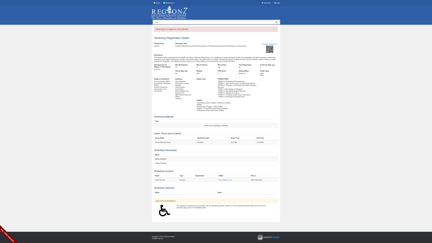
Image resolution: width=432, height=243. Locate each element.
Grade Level (201, 79)
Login (278, 3)
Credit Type (264, 71)
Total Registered (245, 65)
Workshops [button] (169, 3)
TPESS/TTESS (223, 79)
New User (267, 3)
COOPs (199, 100)
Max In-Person (202, 65)
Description (158, 55)
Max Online (222, 65)
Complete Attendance (269, 44)
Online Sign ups (181, 71)
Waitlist (199, 71)
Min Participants (181, 65)
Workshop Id (159, 43)
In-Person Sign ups (267, 65)
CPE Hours (222, 71)
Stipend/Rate (244, 71)
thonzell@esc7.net (225, 180)
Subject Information (161, 79)
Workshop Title (181, 43)
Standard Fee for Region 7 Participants (162, 66)
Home (158, 3)
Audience (179, 79)
